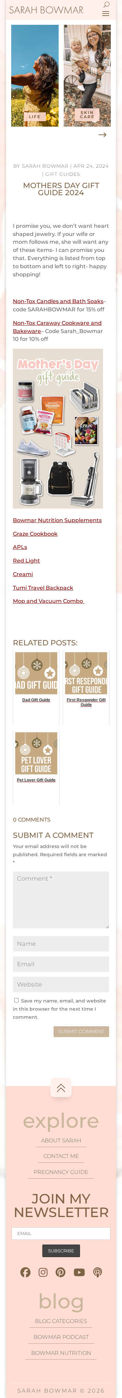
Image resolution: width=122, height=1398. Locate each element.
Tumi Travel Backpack (43, 588)
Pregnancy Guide (61, 1172)
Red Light (26, 560)
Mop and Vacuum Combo (48, 601)
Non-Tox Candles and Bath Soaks (58, 301)
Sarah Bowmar (45, 166)
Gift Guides (62, 174)
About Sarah (61, 1140)
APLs (20, 547)
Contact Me (61, 1156)
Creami (23, 574)
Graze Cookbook (35, 534)
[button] (102, 135)
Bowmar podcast (61, 1337)
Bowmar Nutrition (61, 1353)
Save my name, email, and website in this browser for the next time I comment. (59, 1009)
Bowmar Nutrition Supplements (57, 520)
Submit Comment (81, 1031)
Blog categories (61, 1321)
